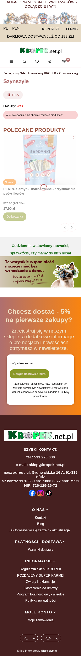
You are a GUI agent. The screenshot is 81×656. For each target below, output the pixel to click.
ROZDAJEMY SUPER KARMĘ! (40, 575)
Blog (40, 524)
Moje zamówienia (41, 620)
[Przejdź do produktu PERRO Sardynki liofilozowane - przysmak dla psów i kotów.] (40, 160)
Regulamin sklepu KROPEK (40, 569)
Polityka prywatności (40, 600)
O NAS (72, 29)
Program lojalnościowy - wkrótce (40, 594)
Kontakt (40, 517)
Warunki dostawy (40, 549)
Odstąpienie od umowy (41, 588)
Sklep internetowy (36, 650)
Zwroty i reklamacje (40, 581)
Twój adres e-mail (21, 363)
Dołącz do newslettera (29, 374)
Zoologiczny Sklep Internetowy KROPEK (29, 73)
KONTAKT (50, 29)
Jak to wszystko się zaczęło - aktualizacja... (40, 530)
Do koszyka (15, 216)
